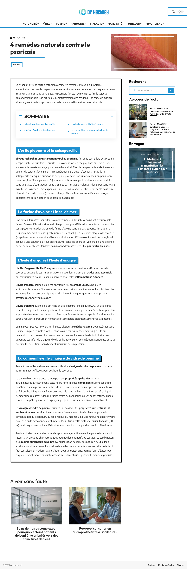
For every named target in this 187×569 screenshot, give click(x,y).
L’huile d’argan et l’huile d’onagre (87, 124)
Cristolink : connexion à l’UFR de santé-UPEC (161, 112)
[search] (173, 11)
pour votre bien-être (99, 245)
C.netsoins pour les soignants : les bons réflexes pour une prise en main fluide (162, 130)
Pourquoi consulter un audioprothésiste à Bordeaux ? (95, 530)
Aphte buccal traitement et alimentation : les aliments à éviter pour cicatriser (152, 165)
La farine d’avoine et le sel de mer (38, 130)
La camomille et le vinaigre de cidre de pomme (89, 131)
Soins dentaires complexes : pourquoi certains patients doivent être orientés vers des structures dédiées (36, 533)
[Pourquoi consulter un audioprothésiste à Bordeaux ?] (95, 506)
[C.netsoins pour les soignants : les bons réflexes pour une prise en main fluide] (138, 130)
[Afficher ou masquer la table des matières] (81, 117)
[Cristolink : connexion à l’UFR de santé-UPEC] (138, 112)
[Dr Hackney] (93, 11)
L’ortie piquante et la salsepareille (38, 124)
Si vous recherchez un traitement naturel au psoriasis (46, 158)
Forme (16, 65)
